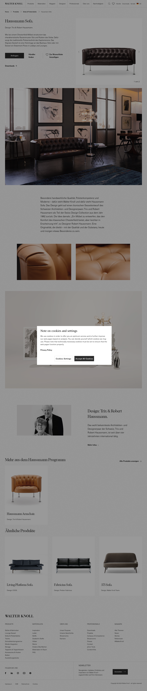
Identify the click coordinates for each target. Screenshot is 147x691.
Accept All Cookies (84, 358)
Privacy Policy (46, 349)
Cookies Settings (63, 358)
